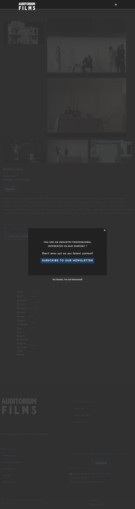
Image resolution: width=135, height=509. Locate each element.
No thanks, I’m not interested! (67, 279)
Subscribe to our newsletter (67, 260)
